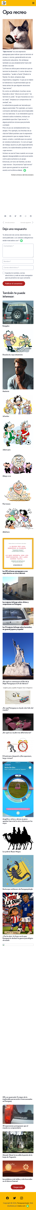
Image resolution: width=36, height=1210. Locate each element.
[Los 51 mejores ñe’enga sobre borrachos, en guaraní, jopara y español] (18, 609)
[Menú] (33, 3)
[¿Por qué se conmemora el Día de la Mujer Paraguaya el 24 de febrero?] (18, 634)
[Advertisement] (18, 196)
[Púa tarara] (18, 481)
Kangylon (6, 326)
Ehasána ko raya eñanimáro (13, 354)
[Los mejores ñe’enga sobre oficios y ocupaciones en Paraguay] (18, 578)
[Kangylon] (18, 302)
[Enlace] (4, 3)
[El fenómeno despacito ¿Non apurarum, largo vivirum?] (18, 738)
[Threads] (28, 1198)
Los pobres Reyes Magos (12, 851)
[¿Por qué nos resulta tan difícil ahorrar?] (18, 715)
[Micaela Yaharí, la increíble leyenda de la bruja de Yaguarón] (18, 1133)
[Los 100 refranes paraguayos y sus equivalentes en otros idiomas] (18, 539)
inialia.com (21, 1206)
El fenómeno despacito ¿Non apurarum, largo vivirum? (17, 757)
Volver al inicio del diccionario (22, 175)
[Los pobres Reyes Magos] (18, 828)
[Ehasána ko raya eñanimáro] (18, 331)
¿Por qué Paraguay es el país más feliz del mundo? (18, 709)
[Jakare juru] (18, 421)
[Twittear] (15, 216)
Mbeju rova (7, 476)
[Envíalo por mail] (5, 216)
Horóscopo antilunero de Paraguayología (18, 889)
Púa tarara (6, 504)
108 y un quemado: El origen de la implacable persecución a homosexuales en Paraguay (17, 1099)
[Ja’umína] (18, 396)
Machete (6, 391)
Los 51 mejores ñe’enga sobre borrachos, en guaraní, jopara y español (17, 628)
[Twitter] (14, 1198)
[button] (24, 170)
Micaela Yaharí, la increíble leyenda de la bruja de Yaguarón (17, 1156)
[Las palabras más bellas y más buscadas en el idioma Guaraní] (18, 1162)
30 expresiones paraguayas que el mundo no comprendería (15, 1127)
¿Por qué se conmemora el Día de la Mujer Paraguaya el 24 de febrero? (16, 682)
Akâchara (6, 532)
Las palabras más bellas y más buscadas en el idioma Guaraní (17, 1180)
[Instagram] (21, 1198)
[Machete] (18, 360)
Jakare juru (6, 449)
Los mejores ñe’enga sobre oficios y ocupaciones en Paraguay (15, 603)
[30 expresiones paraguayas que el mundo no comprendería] (18, 1106)
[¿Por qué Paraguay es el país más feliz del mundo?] (18, 688)
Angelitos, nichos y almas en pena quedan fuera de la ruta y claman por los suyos (17, 821)
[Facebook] (7, 1198)
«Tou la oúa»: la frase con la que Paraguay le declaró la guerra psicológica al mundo (18, 938)
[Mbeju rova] (18, 455)
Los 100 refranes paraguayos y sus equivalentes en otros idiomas (15, 572)
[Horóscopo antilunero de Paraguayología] (18, 856)
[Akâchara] (18, 509)
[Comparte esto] (10, 216)
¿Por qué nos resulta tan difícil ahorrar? (17, 732)
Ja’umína (6, 416)
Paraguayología (23, 1203)
